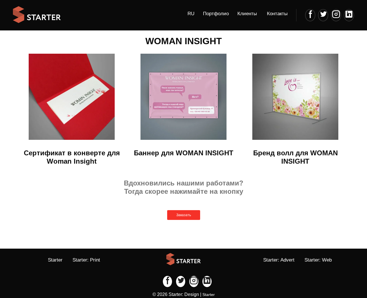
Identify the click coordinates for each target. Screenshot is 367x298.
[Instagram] (336, 15)
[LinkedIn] (349, 15)
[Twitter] (323, 15)
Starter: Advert (278, 260)
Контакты (277, 13)
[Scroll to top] (344, 275)
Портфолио (216, 13)
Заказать (183, 215)
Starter (55, 260)
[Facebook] (310, 15)
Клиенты (247, 13)
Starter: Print (86, 260)
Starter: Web (318, 260)
